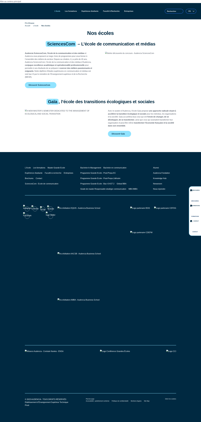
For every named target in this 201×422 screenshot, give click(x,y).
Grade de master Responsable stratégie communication (103, 189)
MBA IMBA (133, 189)
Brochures (29, 178)
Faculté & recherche (53, 173)
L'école (35, 25)
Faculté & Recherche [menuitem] (111, 11)
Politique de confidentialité (120, 401)
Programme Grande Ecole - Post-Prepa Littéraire (100, 178)
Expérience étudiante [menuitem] (90, 11)
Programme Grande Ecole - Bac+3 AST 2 (97, 184)
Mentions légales (136, 401)
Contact (39, 178)
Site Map (146, 401)
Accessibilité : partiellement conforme (97, 401)
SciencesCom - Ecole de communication (41, 184)
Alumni (156, 168)
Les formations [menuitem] (71, 11)
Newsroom (157, 184)
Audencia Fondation (161, 173)
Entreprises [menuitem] (128, 11)
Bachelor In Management (90, 168)
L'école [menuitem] (57, 11)
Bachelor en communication (114, 168)
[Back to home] (14, 11)
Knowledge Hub (159, 178)
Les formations (39, 168)
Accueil (27, 25)
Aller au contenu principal (10, 1)
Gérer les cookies (170, 399)
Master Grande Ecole (56, 168)
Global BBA (121, 184)
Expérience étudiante (33, 173)
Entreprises (68, 173)
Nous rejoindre (159, 189)
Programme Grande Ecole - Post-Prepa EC (98, 173)
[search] (174, 11)
